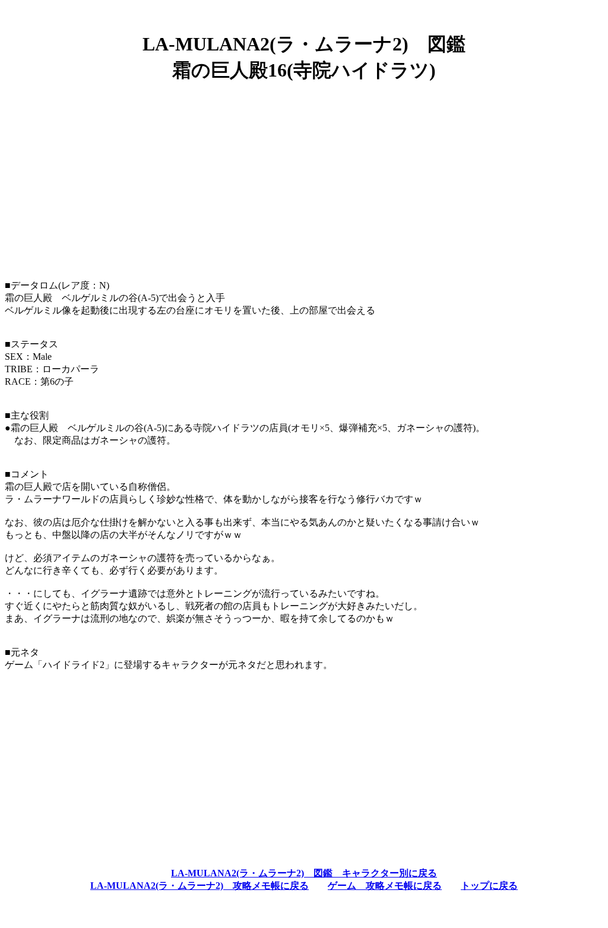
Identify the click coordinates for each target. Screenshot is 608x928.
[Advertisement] (304, 176)
